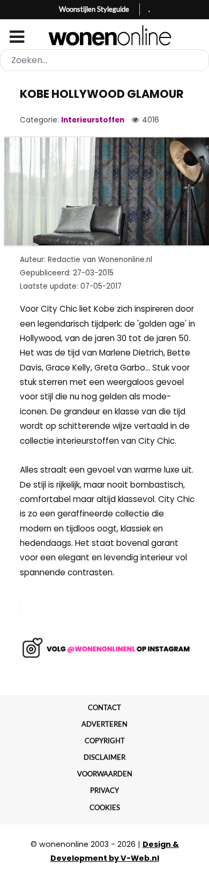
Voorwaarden (104, 773)
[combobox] (104, 60)
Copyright (105, 740)
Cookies (104, 807)
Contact (104, 707)
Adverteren (104, 724)
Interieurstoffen (92, 120)
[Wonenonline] (105, 35)
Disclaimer (104, 757)
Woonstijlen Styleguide (94, 9)
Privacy (104, 790)
